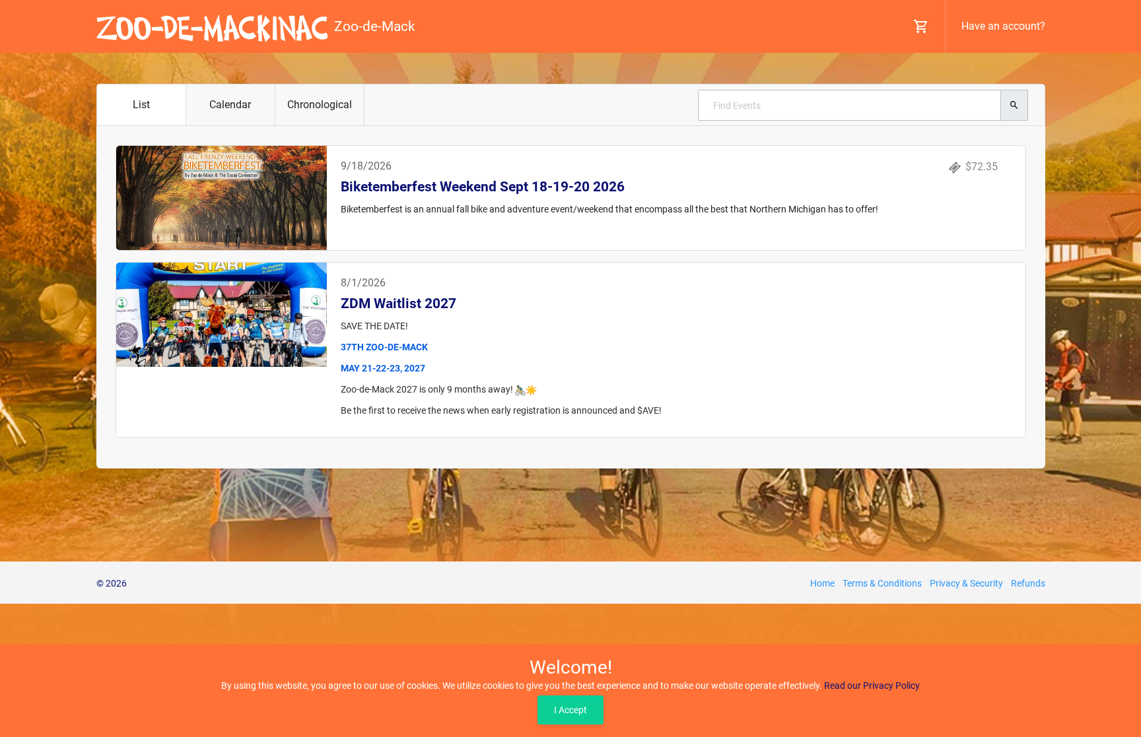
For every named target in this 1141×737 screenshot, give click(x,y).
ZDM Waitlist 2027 (398, 303)
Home (822, 583)
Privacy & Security (966, 583)
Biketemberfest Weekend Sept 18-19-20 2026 (483, 187)
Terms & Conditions (882, 583)
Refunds (1028, 583)
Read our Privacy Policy (872, 685)
